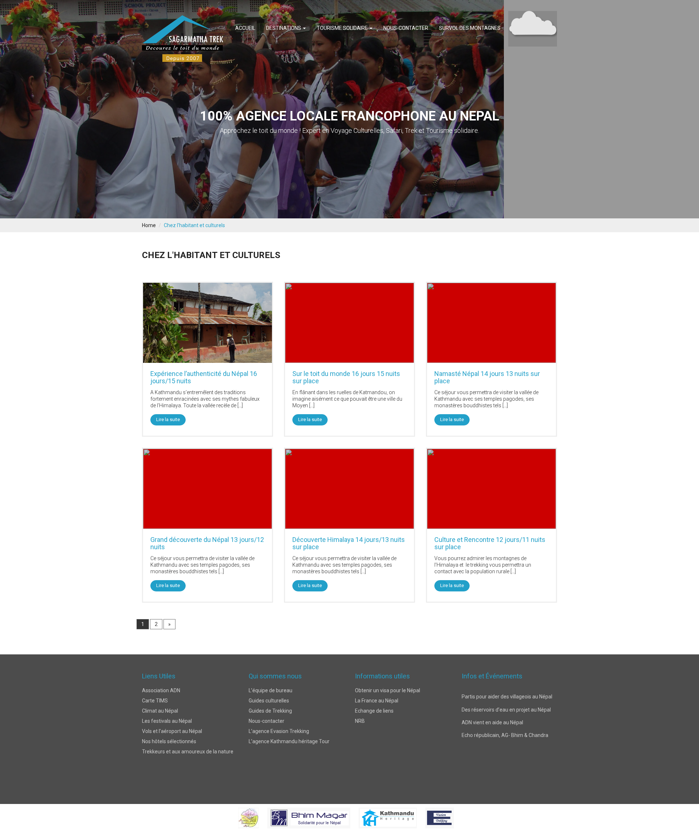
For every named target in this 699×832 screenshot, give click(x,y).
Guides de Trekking (270, 711)
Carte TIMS (155, 701)
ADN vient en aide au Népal (492, 696)
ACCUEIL (245, 28)
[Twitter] (335, 781)
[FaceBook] (321, 781)
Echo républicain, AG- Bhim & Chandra (505, 709)
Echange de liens (374, 711)
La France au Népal (376, 701)
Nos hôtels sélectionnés (169, 741)
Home (149, 225)
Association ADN (161, 690)
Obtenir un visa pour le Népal (387, 690)
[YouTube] (378, 781)
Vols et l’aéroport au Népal (172, 731)
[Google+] (349, 781)
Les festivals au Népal (167, 721)
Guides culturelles (269, 701)
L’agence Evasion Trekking (279, 731)
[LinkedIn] (364, 781)
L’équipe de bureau (270, 690)
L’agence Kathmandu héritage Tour (289, 741)
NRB (360, 721)
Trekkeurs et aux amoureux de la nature (187, 751)
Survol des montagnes (470, 28)
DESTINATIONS (284, 28)
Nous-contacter (405, 28)
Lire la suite (168, 419)
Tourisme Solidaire (343, 28)
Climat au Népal (160, 711)
